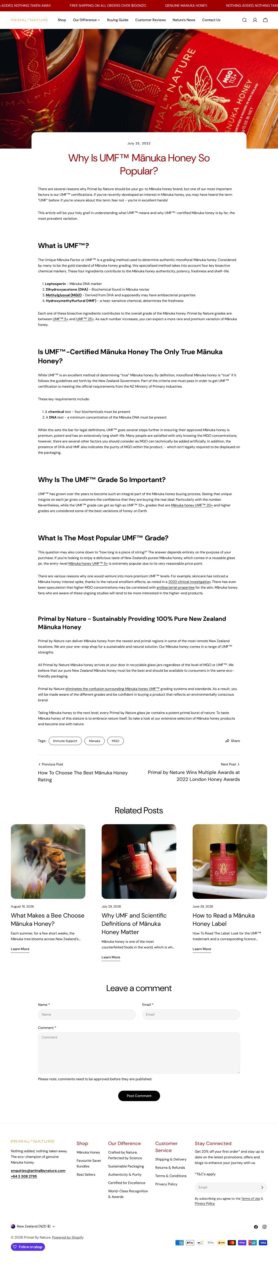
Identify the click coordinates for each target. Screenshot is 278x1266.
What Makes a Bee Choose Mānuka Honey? (47, 919)
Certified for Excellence (126, 1183)
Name (44, 1004)
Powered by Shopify (68, 1237)
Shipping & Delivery (171, 1159)
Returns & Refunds (170, 1167)
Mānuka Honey (88, 1152)
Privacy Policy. (205, 1203)
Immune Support (65, 741)
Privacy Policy (166, 1184)
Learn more (20, 949)
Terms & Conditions (171, 1176)
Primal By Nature (37, 1237)
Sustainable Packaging (126, 1166)
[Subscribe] (262, 1187)
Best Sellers (86, 1174)
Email (148, 1004)
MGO (115, 741)
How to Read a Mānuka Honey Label (224, 919)
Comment (47, 1027)
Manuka (94, 741)
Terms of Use (250, 1199)
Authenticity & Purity (125, 1174)
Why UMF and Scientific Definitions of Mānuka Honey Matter (134, 923)
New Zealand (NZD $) (34, 1226)
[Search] (244, 20)
